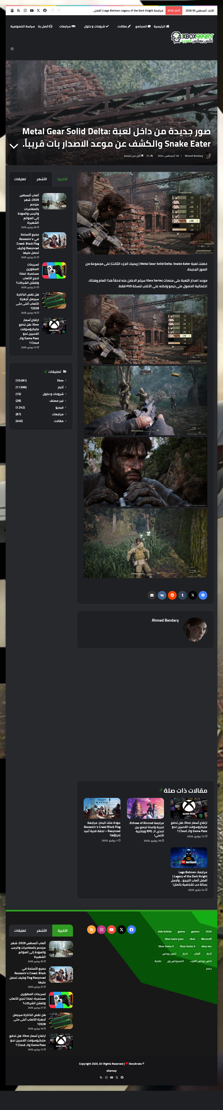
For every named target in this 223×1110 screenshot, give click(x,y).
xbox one (206, 946)
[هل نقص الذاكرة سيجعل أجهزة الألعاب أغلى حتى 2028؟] (54, 300)
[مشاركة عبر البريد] (151, 595)
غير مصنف (56, 401)
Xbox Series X (166, 946)
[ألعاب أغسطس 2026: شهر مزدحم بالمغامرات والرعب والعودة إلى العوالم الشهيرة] (54, 201)
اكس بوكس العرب (201, 961)
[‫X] (192, 595)
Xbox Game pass (174, 938)
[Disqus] (145, 713)
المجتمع (141, 26)
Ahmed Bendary (194, 155)
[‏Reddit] (172, 595)
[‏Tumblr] (182, 595)
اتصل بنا (43, 26)
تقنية (158, 961)
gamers (195, 931)
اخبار (185, 953)
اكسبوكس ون (175, 961)
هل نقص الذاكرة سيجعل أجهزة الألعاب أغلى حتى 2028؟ (27, 301)
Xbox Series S (187, 946)
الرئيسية (160, 26)
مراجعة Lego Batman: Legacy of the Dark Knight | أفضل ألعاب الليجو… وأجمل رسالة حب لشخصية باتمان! (98, 10)
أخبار (61, 387)
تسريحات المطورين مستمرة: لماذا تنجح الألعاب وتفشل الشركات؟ (27, 274)
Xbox (60, 380)
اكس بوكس (169, 953)
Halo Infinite (165, 931)
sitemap (111, 1070)
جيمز (209, 968)
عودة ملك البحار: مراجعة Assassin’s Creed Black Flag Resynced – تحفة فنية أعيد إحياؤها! (102, 829)
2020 (209, 931)
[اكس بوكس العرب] (192, 37)
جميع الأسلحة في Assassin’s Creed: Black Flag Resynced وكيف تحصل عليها (28, 244)
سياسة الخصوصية (22, 26)
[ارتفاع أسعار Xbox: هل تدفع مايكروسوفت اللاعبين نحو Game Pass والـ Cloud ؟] (189, 808)
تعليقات (20, 179)
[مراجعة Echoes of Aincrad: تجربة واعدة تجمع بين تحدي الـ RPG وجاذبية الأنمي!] (145, 808)
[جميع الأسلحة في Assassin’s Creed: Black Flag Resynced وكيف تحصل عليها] (54, 240)
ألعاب (197, 953)
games (181, 931)
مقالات (122, 26)
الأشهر (42, 179)
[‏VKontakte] (162, 595)
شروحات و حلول (95, 26)
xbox (192, 938)
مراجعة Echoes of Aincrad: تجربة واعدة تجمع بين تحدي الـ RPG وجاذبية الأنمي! (146, 829)
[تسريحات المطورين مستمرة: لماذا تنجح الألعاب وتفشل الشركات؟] (54, 270)
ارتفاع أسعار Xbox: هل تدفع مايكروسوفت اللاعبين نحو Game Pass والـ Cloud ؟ (189, 827)
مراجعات (65, 26)
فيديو (60, 407)
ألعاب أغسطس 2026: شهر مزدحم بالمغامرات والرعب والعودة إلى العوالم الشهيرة (28, 208)
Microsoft (206, 938)
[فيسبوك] (203, 595)
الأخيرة (62, 179)
